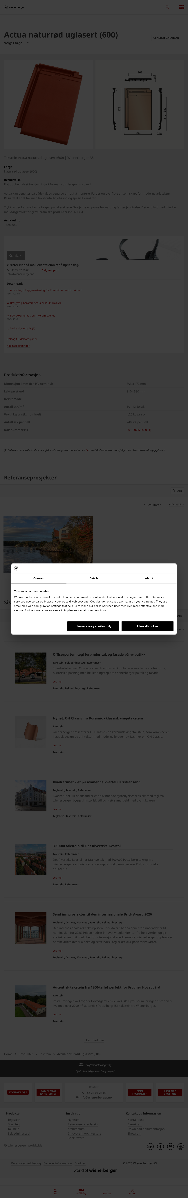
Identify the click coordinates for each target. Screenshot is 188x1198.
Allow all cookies (147, 626)
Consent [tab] (38, 578)
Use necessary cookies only (93, 626)
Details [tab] (94, 578)
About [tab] (149, 578)
